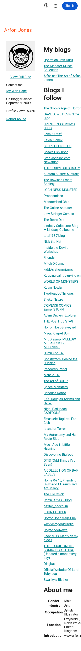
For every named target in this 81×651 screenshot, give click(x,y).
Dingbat (49, 564)
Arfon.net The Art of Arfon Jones (62, 78)
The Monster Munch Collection (58, 68)
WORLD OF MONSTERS (61, 281)
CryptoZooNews (56, 530)
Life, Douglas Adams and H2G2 (62, 401)
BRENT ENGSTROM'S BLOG (59, 126)
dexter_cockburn (56, 506)
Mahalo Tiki (52, 375)
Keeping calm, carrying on (62, 275)
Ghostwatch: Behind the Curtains (60, 361)
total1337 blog (54, 236)
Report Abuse (16, 119)
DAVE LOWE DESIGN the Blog (61, 116)
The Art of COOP (56, 381)
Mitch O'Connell (55, 264)
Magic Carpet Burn (57, 333)
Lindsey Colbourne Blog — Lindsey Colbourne (61, 228)
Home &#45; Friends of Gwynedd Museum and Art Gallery (61, 484)
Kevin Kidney (53, 140)
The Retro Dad (54, 220)
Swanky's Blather (56, 580)
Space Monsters (56, 387)
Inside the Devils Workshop (56, 250)
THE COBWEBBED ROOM (62, 168)
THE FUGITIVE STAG (58, 321)
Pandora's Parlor (55, 369)
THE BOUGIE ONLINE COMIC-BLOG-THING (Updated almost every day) (60, 552)
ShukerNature (53, 299)
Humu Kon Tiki (54, 353)
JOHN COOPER (55, 512)
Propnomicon (53, 196)
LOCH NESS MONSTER (60, 190)
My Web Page (16, 91)
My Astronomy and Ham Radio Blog (61, 437)
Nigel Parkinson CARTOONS (55, 411)
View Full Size (20, 77)
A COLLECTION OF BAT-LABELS (61, 472)
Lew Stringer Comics (59, 214)
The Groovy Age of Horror (62, 108)
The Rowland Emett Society (58, 182)
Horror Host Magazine (60, 518)
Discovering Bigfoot (58, 455)
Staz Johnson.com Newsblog (57, 160)
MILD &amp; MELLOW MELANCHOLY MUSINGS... (60, 343)
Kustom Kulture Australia (61, 174)
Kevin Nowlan (53, 287)
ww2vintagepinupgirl (59, 524)
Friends (49, 258)
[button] (46, 6)
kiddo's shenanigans (58, 270)
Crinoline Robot (55, 393)
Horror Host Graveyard (60, 327)
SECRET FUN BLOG (57, 146)
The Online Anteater (58, 208)
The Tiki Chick (54, 494)
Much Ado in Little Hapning (57, 447)
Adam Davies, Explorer (60, 315)
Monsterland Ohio (56, 202)
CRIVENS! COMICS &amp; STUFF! (57, 307)
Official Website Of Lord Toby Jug (61, 572)
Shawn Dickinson (56, 152)
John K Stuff (53, 134)
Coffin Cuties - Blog (58, 500)
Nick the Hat (52, 242)
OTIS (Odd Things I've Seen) (59, 462)
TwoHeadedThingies (59, 293)
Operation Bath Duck (58, 60)
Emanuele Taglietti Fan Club (60, 421)
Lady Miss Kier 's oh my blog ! (61, 538)
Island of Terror (55, 429)
